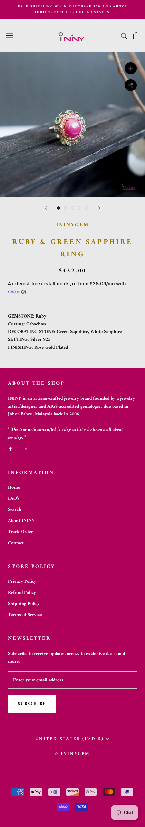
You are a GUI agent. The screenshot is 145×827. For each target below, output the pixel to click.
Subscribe (32, 704)
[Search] (124, 35)
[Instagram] (26, 449)
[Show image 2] (65, 208)
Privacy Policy (22, 581)
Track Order (20, 531)
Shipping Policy (24, 603)
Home (14, 487)
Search (14, 509)
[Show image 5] (86, 208)
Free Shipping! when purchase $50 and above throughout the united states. (72, 9)
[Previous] (46, 208)
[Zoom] (131, 68)
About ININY (21, 520)
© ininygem (72, 754)
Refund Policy (22, 592)
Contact (16, 543)
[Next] (99, 208)
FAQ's (14, 498)
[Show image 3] (72, 208)
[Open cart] (136, 35)
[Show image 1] (58, 208)
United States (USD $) (69, 739)
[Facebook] (10, 449)
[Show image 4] (79, 208)
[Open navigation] (9, 35)
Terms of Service (25, 614)
